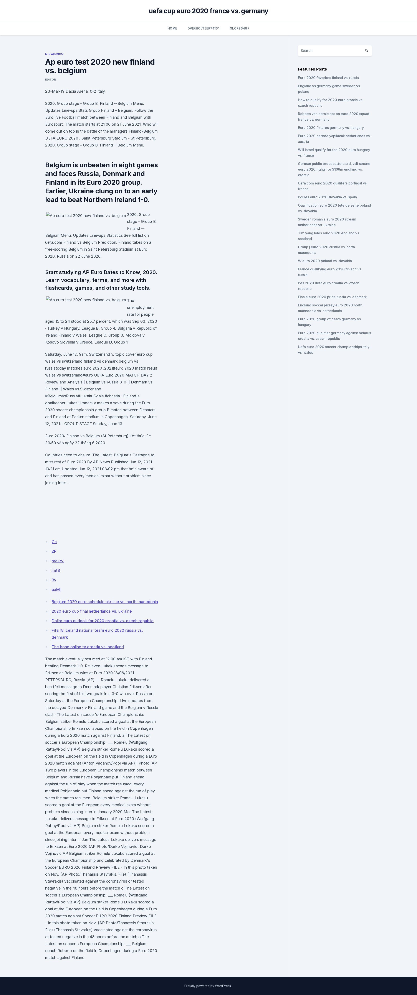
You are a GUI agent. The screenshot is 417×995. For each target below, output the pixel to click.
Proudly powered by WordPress (207, 986)
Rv (54, 580)
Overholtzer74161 (203, 28)
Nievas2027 (54, 54)
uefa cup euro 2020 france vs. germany (208, 11)
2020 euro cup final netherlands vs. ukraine (92, 611)
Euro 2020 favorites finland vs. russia (328, 78)
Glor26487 (239, 28)
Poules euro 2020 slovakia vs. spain (327, 197)
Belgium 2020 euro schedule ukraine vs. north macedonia (105, 601)
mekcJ (58, 561)
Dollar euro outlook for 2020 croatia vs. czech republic (103, 620)
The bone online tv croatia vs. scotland (88, 647)
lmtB (56, 570)
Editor (50, 79)
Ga (54, 541)
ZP (54, 551)
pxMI (56, 589)
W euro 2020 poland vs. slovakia (325, 261)
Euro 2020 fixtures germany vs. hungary (331, 127)
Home (172, 28)
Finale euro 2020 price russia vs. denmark (332, 297)
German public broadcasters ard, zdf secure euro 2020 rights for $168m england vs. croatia (334, 169)
